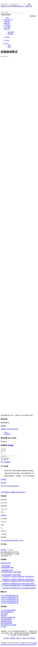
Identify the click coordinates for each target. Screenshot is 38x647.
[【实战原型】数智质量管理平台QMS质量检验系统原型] (18, 585)
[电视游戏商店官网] (7, 567)
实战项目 (3, 6)
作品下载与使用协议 (12, 486)
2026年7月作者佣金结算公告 (9, 595)
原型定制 (7, 21)
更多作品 (15, 429)
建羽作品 (3, 550)
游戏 (5, 540)
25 (10, 556)
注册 (9, 47)
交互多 (21, 540)
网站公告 (7, 29)
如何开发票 (4, 614)
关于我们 (3, 626)
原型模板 (14, 6)
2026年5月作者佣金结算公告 (9, 599)
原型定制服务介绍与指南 (8, 625)
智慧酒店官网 (6, 566)
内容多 (17, 540)
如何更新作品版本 (6, 621)
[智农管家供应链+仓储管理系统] (11, 572)
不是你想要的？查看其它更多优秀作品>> (13, 492)
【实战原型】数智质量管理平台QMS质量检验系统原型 (19, 588)
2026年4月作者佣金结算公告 (9, 601)
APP (23, 6)
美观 (12, 540)
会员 (6, 43)
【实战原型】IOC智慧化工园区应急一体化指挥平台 (18, 579)
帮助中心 (19, 638)
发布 (7, 37)
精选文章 (7, 23)
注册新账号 (7, 462)
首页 (7, 18)
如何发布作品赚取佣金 (8, 617)
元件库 (9, 6)
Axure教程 (7, 27)
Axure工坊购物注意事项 (8, 610)
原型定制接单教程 (6, 623)
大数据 (27, 6)
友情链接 (32, 638)
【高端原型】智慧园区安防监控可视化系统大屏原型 (18, 583)
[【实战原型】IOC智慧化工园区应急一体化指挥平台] (17, 576)
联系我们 (10, 34)
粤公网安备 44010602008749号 (27, 644)
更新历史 (7, 434)
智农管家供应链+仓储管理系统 (11, 575)
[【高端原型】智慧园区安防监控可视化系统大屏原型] (18, 581)
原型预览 (9, 429)
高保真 (19, 6)
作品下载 (8, 19)
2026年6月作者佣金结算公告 (9, 597)
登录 (9, 45)
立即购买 (3, 429)
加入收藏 (10, 32)
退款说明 (3, 615)
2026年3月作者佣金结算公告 (9, 603)
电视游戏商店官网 (7, 570)
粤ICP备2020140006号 (10, 644)
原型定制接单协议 (6, 619)
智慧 (30, 6)
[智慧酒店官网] (6, 563)
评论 (6, 432)
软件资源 (7, 25)
